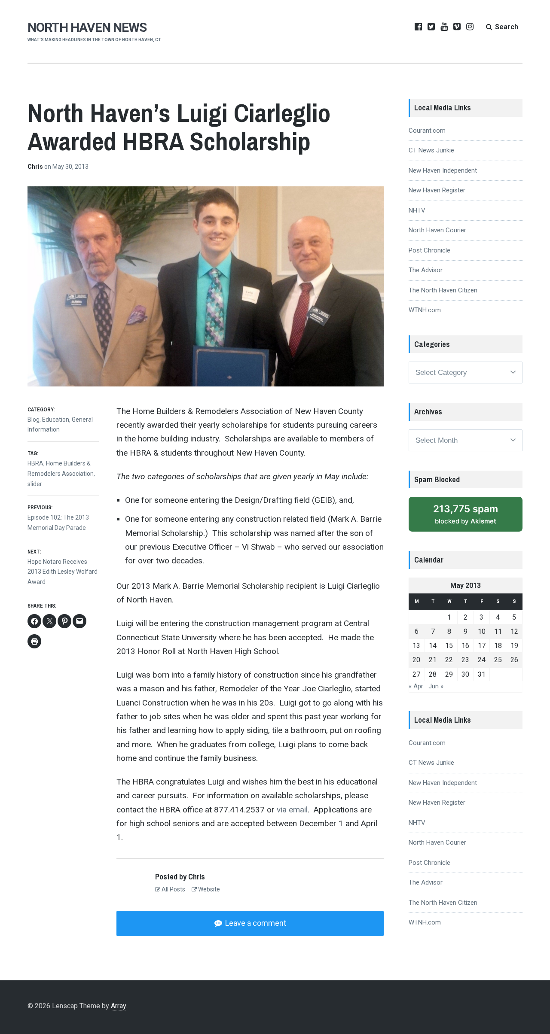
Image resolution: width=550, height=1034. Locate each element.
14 (433, 646)
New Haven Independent (443, 170)
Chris (36, 166)
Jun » (435, 686)
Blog (34, 419)
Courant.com (427, 130)
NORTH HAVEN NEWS (87, 27)
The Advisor (426, 270)
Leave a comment (254, 923)
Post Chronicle (429, 250)
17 (482, 646)
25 (498, 660)
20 (416, 660)
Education (55, 419)
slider (35, 484)
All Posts (172, 889)
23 (465, 660)
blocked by (465, 514)
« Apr (416, 686)
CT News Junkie (431, 150)
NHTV (417, 210)
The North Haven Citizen (443, 290)
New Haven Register (437, 190)
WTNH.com (425, 310)
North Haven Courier (437, 230)
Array (118, 1006)
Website (208, 889)
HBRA (35, 463)
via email (292, 810)
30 (465, 674)
